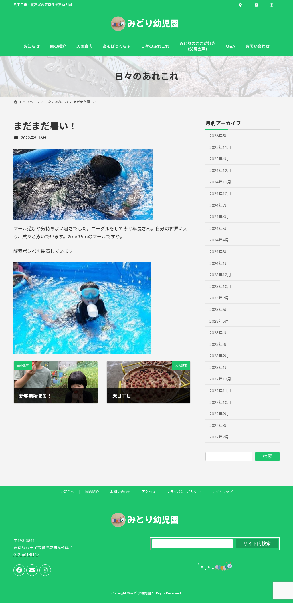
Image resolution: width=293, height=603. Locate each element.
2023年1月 (219, 367)
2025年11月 (220, 147)
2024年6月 (219, 216)
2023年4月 (219, 332)
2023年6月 (219, 309)
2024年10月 (220, 193)
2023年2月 (219, 355)
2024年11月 (220, 181)
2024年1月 (219, 263)
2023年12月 (220, 274)
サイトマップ (222, 492)
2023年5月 (219, 320)
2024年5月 (219, 228)
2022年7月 (219, 436)
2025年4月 (219, 158)
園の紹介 (92, 492)
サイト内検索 (257, 543)
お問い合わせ (120, 492)
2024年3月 (219, 251)
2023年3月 (219, 344)
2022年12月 (220, 378)
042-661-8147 (26, 554)
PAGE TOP (280, 579)
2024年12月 (220, 170)
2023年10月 (220, 286)
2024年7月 (219, 205)
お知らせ (67, 492)
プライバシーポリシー (184, 492)
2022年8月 (219, 425)
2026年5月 (219, 135)
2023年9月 (219, 297)
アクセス (148, 492)
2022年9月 (219, 413)
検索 (267, 456)
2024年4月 (219, 239)
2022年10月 (220, 402)
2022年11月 (220, 390)
